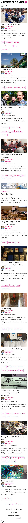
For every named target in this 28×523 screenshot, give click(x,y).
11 (20, 504)
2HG (2, 175)
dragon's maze (9, 42)
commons (4, 242)
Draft (3, 42)
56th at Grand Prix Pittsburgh (12, 349)
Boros (3, 413)
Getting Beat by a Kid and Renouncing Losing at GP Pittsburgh (10, 392)
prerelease (4, 178)
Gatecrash (16, 42)
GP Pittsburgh (21, 366)
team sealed (4, 134)
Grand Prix (4, 370)
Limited (11, 46)
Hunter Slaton (9, 26)
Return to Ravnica (5, 49)
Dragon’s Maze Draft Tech (10, 24)
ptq (21, 329)
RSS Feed (14, 512)
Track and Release (7, 481)
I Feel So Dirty (6, 308)
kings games (4, 329)
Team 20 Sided (15, 417)
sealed (12, 131)
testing (13, 461)
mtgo (16, 46)
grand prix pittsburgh (13, 370)
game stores (17, 87)
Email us (17, 515)
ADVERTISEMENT (5, 191)
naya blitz (16, 329)
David (19, 518)
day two (3, 366)
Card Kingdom (7, 194)
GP (8, 457)
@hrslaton (8, 28)
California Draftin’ (7, 69)
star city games (19, 131)
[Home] (15, 2)
